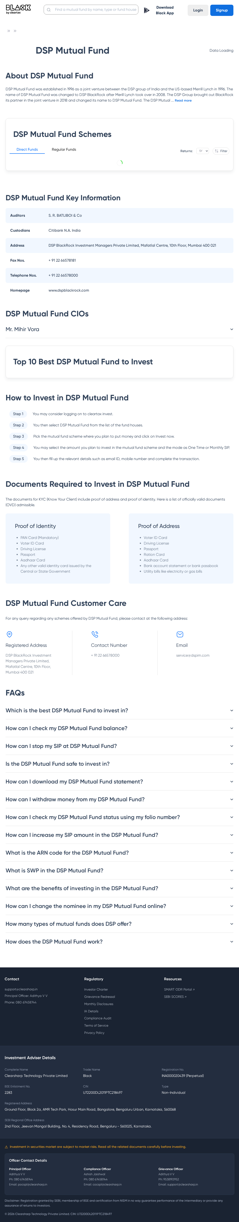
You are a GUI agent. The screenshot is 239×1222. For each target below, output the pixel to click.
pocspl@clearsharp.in (32, 1184)
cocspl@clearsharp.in (107, 1184)
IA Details (91, 1011)
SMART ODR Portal (179, 989)
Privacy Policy (94, 1033)
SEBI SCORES (175, 997)
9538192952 (171, 1179)
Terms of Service (96, 1025)
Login (198, 10)
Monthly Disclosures (98, 1004)
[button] (27, 150)
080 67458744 (23, 1179)
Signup (222, 10)
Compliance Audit (97, 1018)
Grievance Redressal (99, 997)
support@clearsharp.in (21, 989)
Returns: (186, 151)
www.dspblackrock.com (69, 290)
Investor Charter (96, 989)
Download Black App (165, 10)
